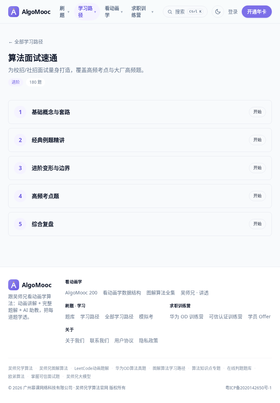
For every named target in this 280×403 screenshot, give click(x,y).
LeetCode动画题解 (91, 368)
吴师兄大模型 (78, 376)
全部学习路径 (119, 316)
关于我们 (74, 340)
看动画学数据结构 (122, 292)
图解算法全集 (160, 292)
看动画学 (114, 11)
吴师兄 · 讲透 (195, 292)
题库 (70, 316)
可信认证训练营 (225, 316)
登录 (233, 11)
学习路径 (87, 11)
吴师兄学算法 (20, 368)
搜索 (188, 11)
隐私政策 (148, 340)
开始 (257, 112)
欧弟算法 (16, 376)
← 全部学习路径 (25, 41)
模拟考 (146, 316)
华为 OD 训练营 (187, 316)
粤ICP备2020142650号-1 (248, 388)
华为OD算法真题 (130, 368)
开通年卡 (256, 11)
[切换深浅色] (218, 11)
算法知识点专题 (206, 368)
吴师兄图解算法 (53, 368)
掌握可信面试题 (45, 376)
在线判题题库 (239, 368)
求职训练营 (142, 11)
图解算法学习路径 (169, 368)
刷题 (64, 11)
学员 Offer (259, 316)
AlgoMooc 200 (81, 292)
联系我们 (99, 340)
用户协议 (124, 340)
